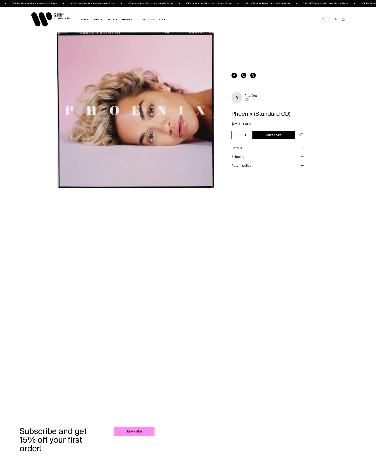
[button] (267, 148)
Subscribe (134, 431)
